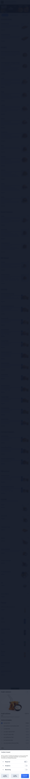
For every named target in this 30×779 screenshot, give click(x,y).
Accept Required (5, 776)
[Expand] (3, 762)
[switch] (26, 762)
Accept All (25, 775)
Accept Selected (15, 776)
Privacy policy (13, 758)
